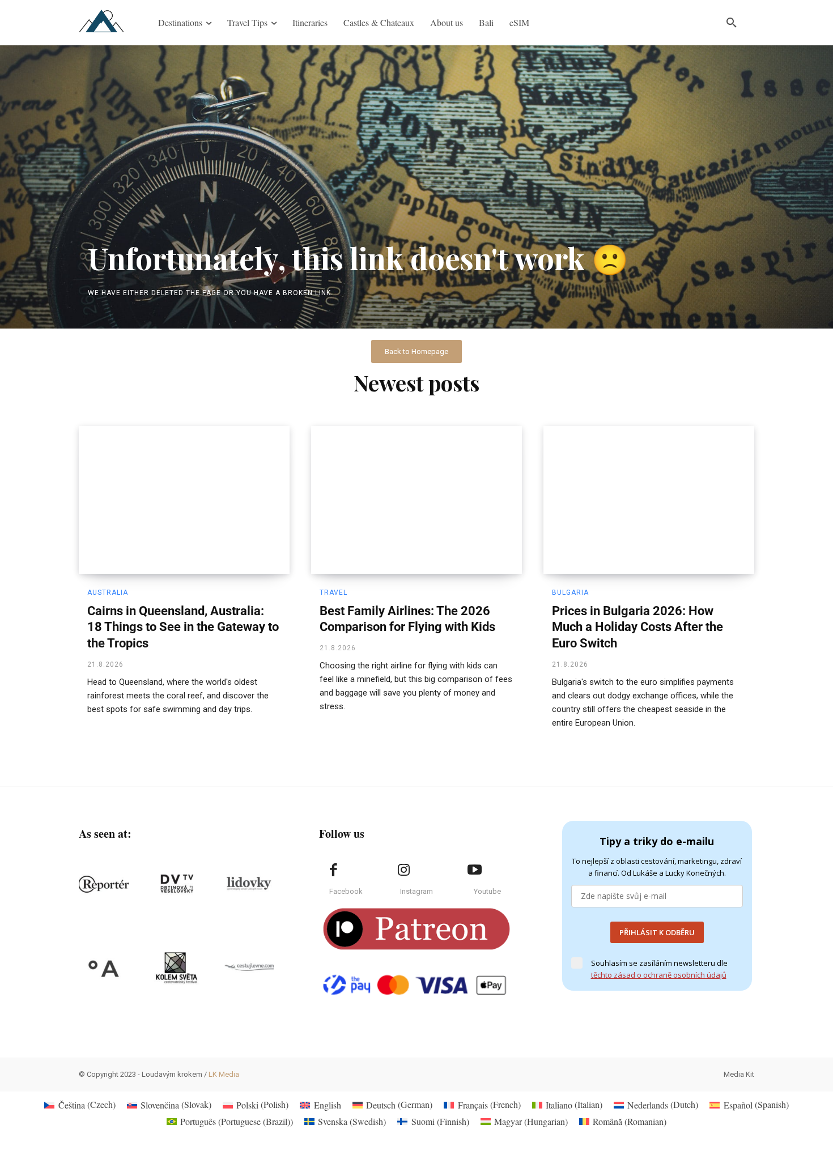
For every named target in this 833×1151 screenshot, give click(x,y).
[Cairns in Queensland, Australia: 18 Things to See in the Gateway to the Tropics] (184, 499)
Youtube (487, 891)
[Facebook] (333, 870)
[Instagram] (404, 870)
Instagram (416, 891)
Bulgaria (570, 592)
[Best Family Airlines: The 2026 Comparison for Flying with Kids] (416, 499)
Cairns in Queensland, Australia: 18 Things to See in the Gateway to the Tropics (183, 627)
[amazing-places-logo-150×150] (104, 968)
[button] (731, 22)
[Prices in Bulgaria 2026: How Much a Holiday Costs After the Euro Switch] (648, 499)
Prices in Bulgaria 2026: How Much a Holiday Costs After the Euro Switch (637, 627)
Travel (333, 592)
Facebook (346, 891)
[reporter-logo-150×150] (104, 884)
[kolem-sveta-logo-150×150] (176, 968)
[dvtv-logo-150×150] (176, 884)
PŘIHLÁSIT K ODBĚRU (657, 932)
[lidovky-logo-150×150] (249, 884)
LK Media (224, 1074)
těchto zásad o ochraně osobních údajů (658, 975)
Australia (107, 592)
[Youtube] (474, 870)
